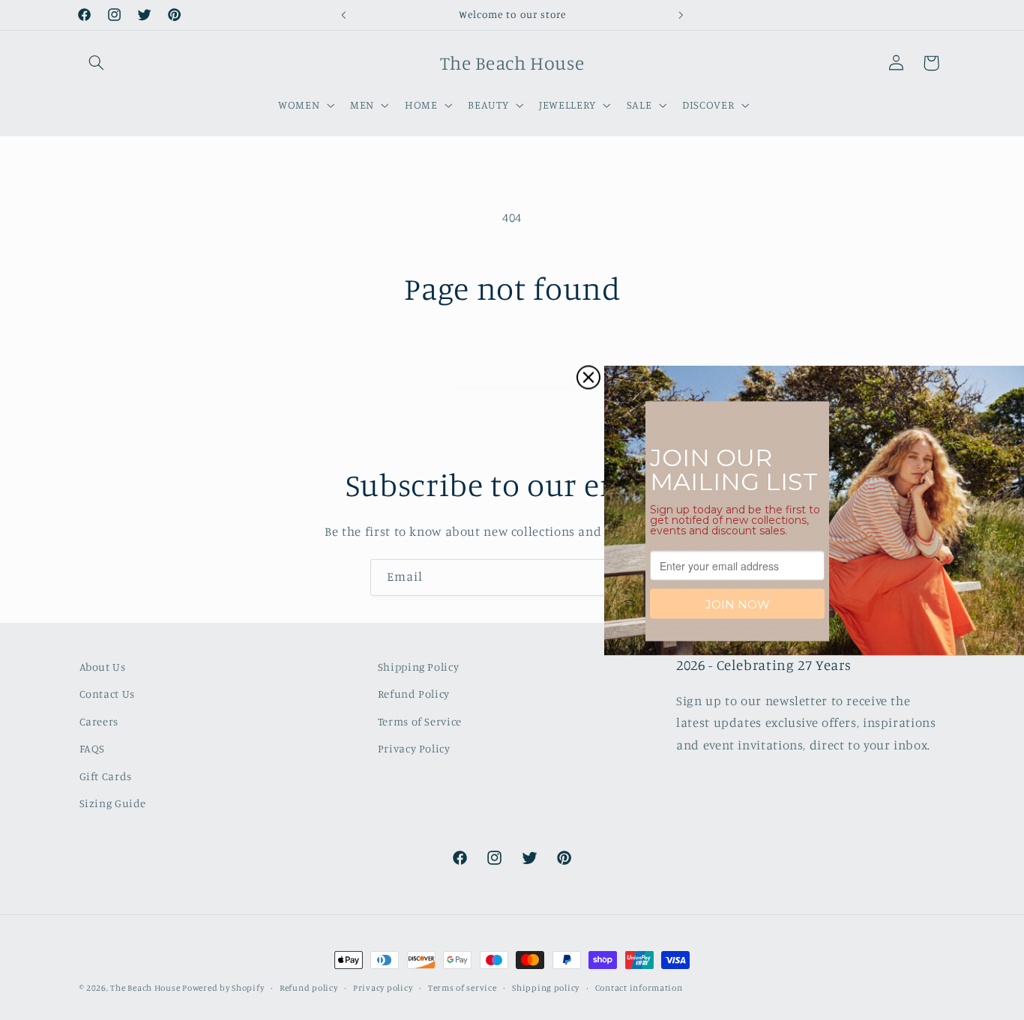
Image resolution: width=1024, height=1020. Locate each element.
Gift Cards (105, 776)
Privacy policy (382, 988)
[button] (96, 63)
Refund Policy (414, 693)
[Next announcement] (680, 15)
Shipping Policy (418, 666)
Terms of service (462, 988)
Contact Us (107, 693)
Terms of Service (420, 721)
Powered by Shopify (223, 988)
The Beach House (146, 988)
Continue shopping (512, 366)
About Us (102, 666)
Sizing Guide (113, 803)
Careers (98, 721)
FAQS (92, 748)
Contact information (639, 988)
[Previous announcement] (343, 15)
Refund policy (309, 988)
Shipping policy (545, 988)
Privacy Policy (414, 748)
